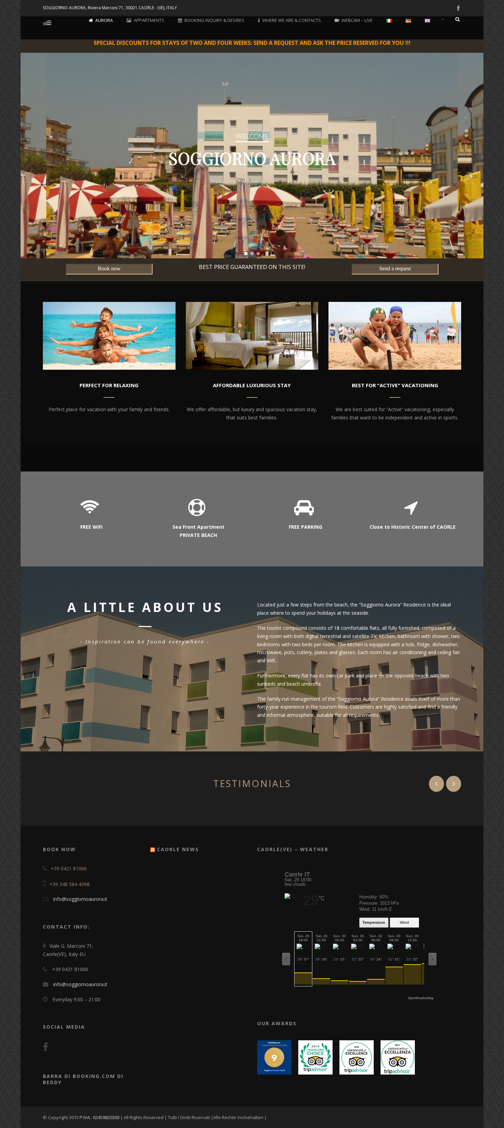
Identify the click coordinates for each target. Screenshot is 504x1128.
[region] (252, 155)
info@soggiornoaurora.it (80, 899)
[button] (246, 253)
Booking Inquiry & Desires (214, 20)
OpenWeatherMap (421, 998)
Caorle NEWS (178, 849)
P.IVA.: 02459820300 (100, 1117)
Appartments (149, 20)
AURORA (104, 20)
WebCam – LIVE (357, 20)
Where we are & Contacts (291, 20)
